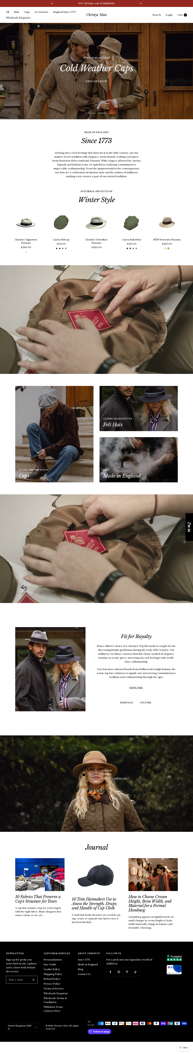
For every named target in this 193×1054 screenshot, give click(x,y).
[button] (189, 527)
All (7, 12)
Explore (136, 693)
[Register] (33, 985)
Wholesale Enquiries (18, 17)
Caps (27, 12)
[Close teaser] (184, 541)
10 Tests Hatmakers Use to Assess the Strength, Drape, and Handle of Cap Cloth (94, 909)
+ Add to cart (119, 783)
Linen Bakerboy (131, 244)
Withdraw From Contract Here (53, 1014)
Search (156, 14)
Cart (181, 14)
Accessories (41, 12)
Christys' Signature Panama (26, 246)
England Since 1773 (64, 12)
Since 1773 (84, 964)
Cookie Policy (52, 974)
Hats (16, 12)
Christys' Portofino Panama (96, 246)
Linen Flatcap (61, 244)
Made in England (88, 969)
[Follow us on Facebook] (110, 977)
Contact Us (84, 979)
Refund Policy (52, 984)
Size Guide (50, 969)
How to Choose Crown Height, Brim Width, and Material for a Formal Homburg (149, 909)
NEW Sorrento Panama (167, 244)
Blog (80, 974)
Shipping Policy (53, 979)
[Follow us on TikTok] (135, 977)
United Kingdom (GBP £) (20, 1032)
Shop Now (96, 73)
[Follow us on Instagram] (119, 977)
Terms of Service (54, 993)
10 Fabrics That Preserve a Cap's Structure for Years (37, 904)
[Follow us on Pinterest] (127, 977)
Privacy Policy (52, 989)
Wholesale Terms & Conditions (55, 1005)
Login (169, 14)
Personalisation (53, 964)
